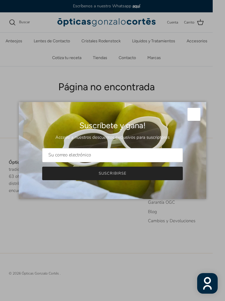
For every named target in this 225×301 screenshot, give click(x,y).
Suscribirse (112, 173)
